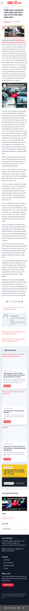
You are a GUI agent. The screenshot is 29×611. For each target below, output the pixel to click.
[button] (2, 3)
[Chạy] (4, 509)
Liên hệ (6, 568)
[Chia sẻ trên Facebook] (10, 301)
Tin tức (6, 8)
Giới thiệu (7, 560)
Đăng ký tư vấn (9, 483)
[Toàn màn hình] (25, 509)
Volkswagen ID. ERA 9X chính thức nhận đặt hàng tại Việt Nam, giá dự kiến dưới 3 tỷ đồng (14, 375)
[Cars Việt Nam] (14, 3)
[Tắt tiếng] (23, 509)
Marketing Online (9, 565)
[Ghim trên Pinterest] (19, 301)
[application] (14, 504)
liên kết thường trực (10, 309)
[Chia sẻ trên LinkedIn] (22, 301)
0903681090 (10, 551)
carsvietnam (7, 22)
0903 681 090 (20, 483)
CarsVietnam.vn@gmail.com (15, 549)
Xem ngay (7, 386)
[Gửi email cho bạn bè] (16, 301)
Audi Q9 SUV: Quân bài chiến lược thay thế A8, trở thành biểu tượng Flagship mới (14, 448)
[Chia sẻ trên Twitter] (13, 301)
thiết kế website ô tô (7, 518)
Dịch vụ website (9, 562)
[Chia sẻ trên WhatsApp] (7, 301)
